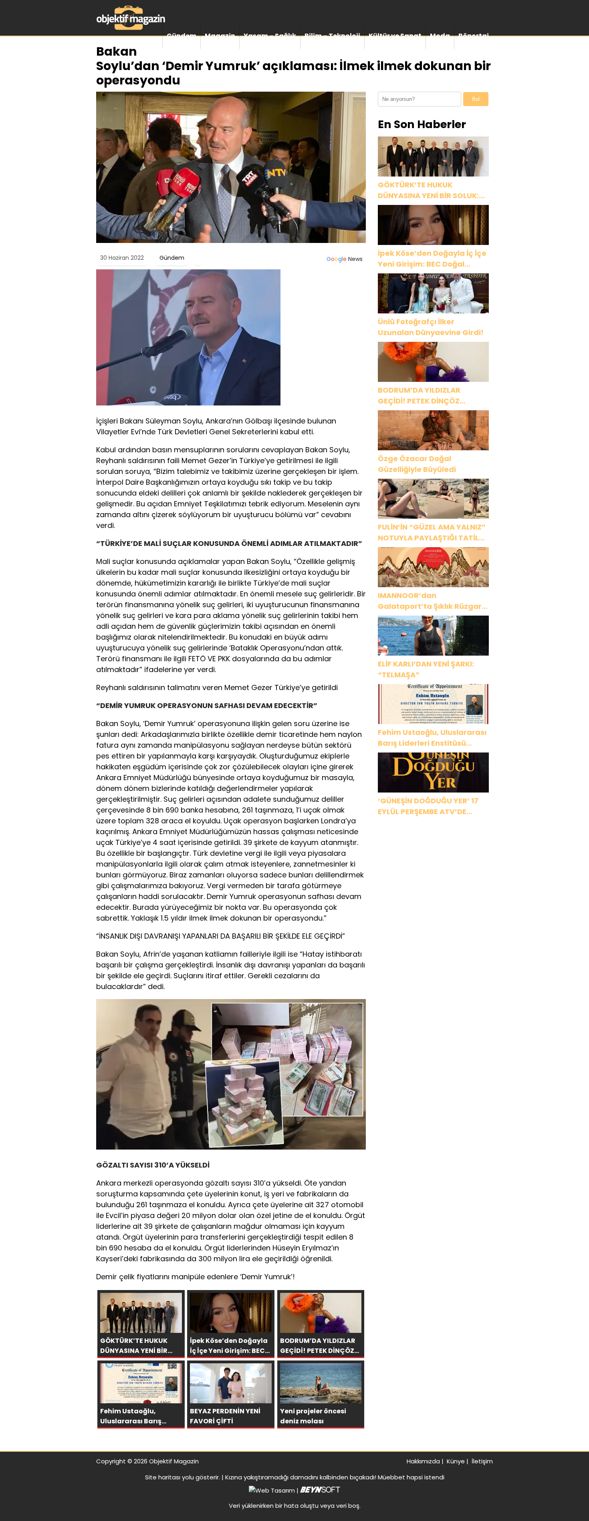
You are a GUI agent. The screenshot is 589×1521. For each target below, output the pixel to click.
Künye (456, 1461)
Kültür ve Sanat (395, 35)
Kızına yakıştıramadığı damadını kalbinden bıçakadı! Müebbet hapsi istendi (334, 1477)
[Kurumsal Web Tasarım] (320, 1490)
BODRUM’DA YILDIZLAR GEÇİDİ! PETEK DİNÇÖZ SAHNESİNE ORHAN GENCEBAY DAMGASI (432, 395)
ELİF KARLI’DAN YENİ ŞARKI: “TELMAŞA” (426, 669)
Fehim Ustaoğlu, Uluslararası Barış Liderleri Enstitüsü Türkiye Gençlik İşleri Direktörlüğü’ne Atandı (432, 737)
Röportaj (473, 35)
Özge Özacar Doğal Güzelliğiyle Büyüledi (417, 463)
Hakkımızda (423, 1461)
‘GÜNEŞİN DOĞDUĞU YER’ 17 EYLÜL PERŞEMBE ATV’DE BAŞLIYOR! (428, 806)
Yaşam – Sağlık (270, 35)
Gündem (181, 35)
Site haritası (162, 1477)
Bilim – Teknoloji (332, 35)
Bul (476, 99)
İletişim (482, 1461)
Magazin (220, 35)
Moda (440, 35)
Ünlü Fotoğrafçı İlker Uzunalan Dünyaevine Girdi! (431, 327)
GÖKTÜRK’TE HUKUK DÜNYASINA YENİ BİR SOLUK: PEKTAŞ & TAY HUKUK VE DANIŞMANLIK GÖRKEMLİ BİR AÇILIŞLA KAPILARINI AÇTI (429, 190)
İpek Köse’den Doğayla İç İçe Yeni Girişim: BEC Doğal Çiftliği (432, 258)
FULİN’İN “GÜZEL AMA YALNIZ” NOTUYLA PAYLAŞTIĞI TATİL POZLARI (432, 532)
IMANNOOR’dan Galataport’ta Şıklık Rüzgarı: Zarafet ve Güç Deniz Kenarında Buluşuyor (432, 601)
